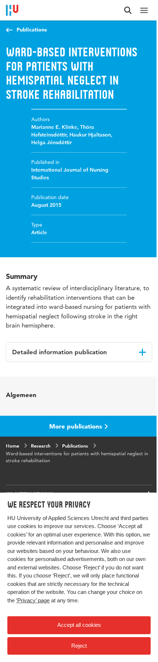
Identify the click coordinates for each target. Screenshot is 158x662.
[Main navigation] (144, 10)
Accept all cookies (79, 625)
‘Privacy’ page (33, 600)
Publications (32, 29)
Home (12, 446)
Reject (79, 646)
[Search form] (128, 10)
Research (40, 446)
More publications (75, 426)
